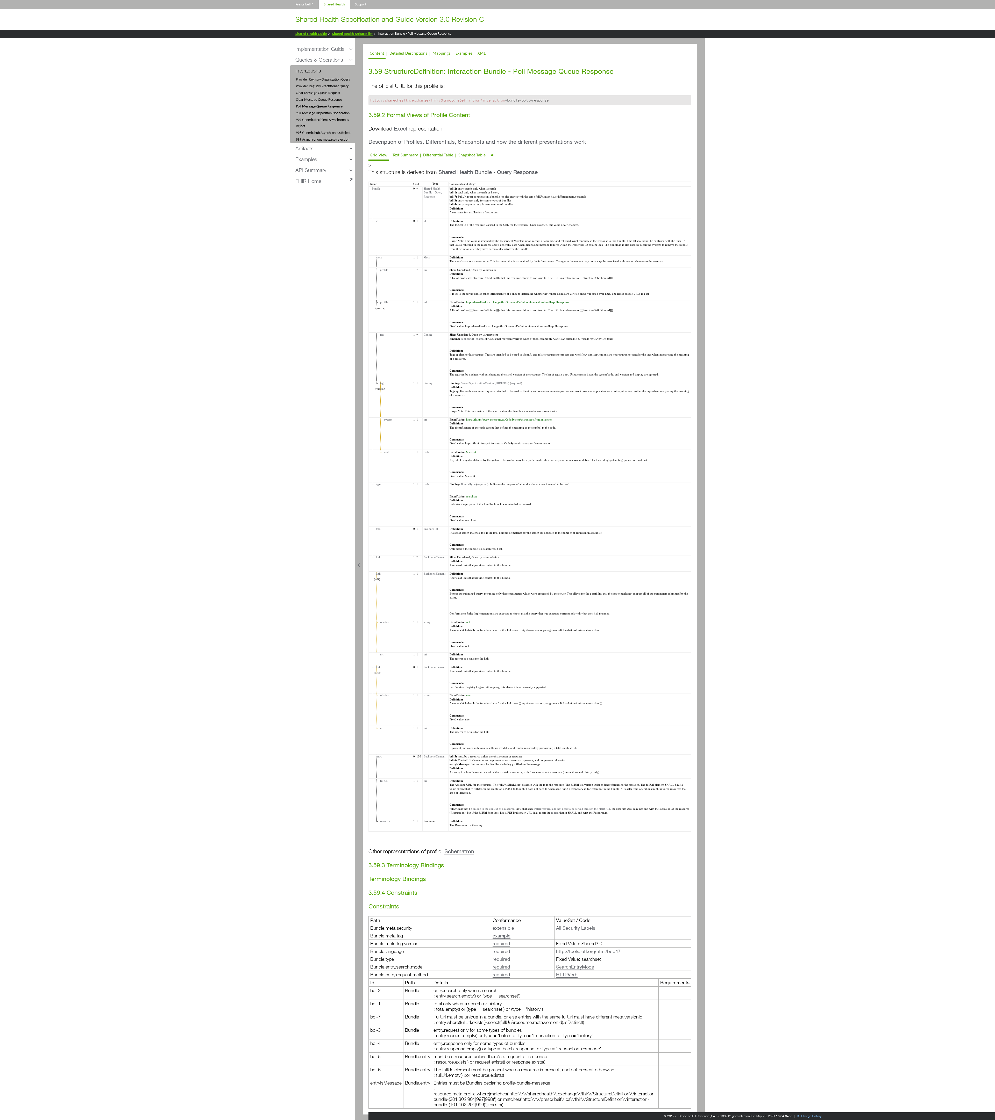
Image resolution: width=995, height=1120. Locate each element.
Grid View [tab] (378, 155)
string (427, 622)
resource (384, 821)
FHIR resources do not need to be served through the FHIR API (572, 808)
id (376, 220)
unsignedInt (431, 528)
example (481, 338)
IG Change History (809, 1116)
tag (381, 334)
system (387, 419)
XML (482, 53)
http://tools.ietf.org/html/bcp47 (588, 951)
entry (378, 756)
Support (360, 4)
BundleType (468, 484)
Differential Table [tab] (438, 155)
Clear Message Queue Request (318, 93)
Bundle (375, 188)
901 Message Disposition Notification (323, 113)
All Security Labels (575, 928)
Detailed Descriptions (408, 53)
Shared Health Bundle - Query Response (488, 172)
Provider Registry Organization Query (323, 80)
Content (377, 53)
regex (554, 812)
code (386, 451)
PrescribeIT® (304, 4)
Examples (464, 53)
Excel (400, 128)
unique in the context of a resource (493, 808)
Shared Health (334, 4)
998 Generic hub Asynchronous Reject (323, 133)
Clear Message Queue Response (319, 100)
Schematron (459, 851)
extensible (503, 928)
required (516, 383)
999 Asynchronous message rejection (322, 140)
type (377, 484)
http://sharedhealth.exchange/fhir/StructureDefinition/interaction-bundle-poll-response (517, 302)
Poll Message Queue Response (319, 107)
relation (384, 622)
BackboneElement (434, 557)
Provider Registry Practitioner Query (322, 86)
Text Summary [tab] (405, 155)
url (381, 654)
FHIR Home (308, 181)
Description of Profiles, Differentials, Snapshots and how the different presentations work (477, 142)
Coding (428, 334)
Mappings (441, 53)
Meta (427, 257)
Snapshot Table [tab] (472, 155)
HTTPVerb (567, 974)
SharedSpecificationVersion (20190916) (485, 383)
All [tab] (493, 155)
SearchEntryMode (575, 967)
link (377, 557)
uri (425, 269)
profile (383, 269)
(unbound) (467, 338)
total (377, 528)
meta (378, 257)
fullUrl (383, 780)
